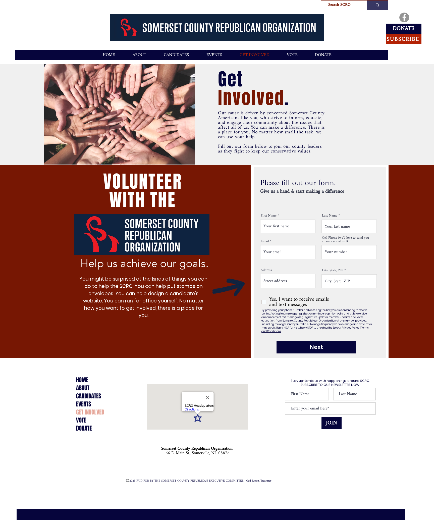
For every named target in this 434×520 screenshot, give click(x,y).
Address (266, 270)
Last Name (329, 216)
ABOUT (82, 388)
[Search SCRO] (377, 5)
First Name (269, 216)
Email (265, 241)
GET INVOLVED (90, 412)
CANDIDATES (88, 396)
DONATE (84, 428)
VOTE (81, 420)
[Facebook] (404, 17)
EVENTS (83, 404)
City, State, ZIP (332, 270)
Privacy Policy (350, 328)
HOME (82, 380)
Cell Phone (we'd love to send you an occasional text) (345, 239)
